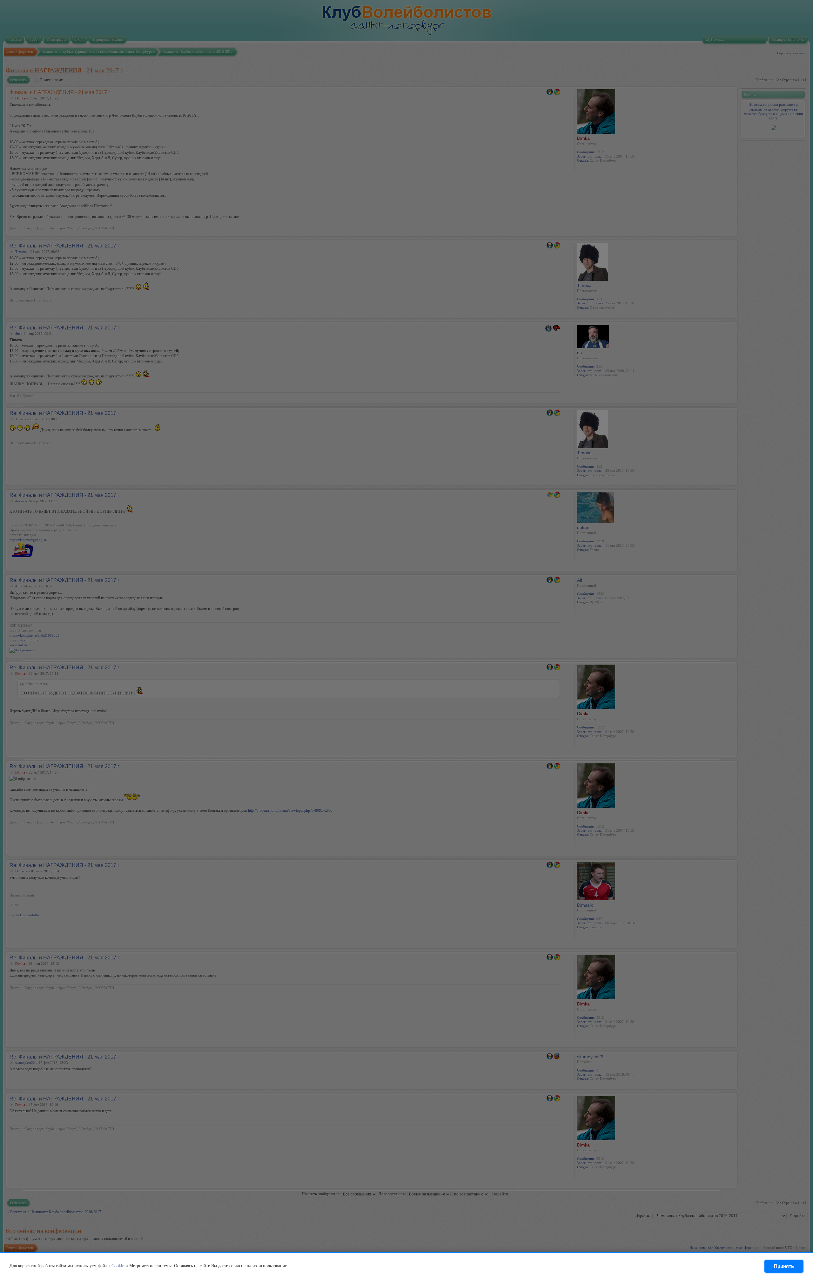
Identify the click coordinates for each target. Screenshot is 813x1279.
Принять (784, 1266)
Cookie (117, 1265)
